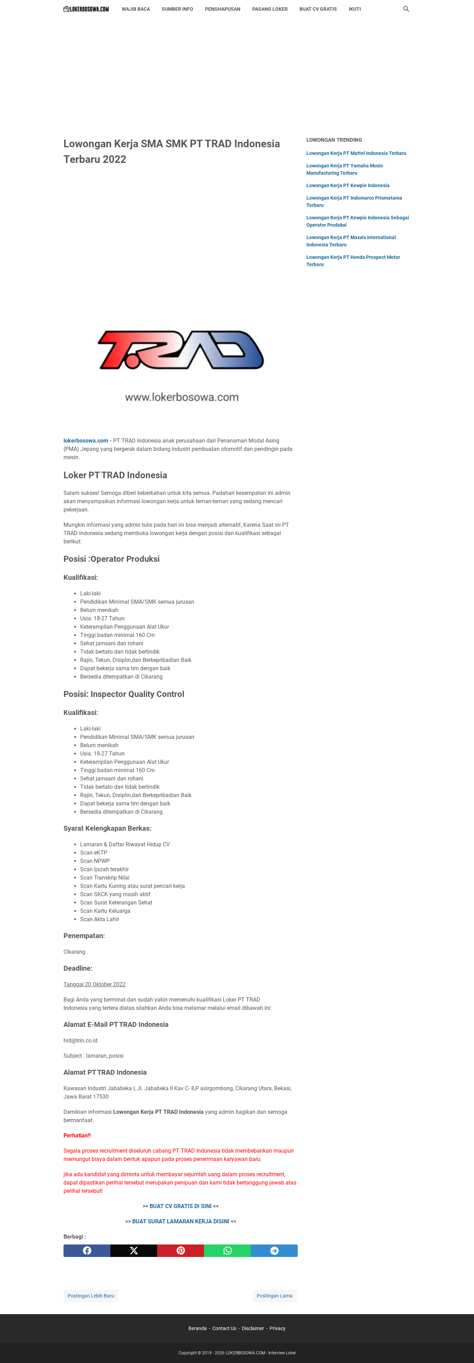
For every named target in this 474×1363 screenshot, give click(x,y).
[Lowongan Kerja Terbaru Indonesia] (86, 9)
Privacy (278, 1328)
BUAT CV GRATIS (318, 9)
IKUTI (355, 9)
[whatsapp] (227, 1250)
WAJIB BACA (136, 9)
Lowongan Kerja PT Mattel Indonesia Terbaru (356, 153)
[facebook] (87, 1250)
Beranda (197, 1328)
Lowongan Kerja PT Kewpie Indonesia (348, 185)
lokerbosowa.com (86, 440)
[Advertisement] (237, 76)
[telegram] (274, 1250)
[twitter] (133, 1250)
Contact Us (224, 1328)
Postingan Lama (275, 1296)
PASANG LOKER (270, 9)
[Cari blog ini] (406, 9)
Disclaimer (253, 1328)
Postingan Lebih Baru (91, 1296)
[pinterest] (180, 1250)
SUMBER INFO (177, 9)
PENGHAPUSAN (222, 9)
